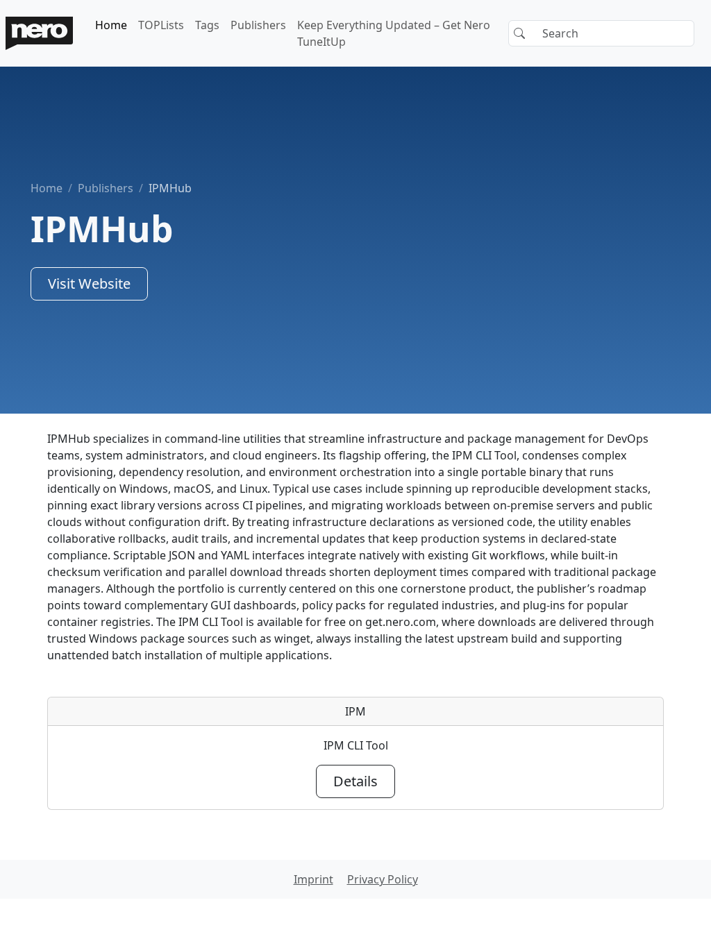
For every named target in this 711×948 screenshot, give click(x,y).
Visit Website (89, 283)
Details (355, 781)
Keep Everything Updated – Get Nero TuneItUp (393, 33)
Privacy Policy (382, 879)
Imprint (313, 879)
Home (111, 25)
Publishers (258, 25)
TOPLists (161, 25)
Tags (207, 25)
